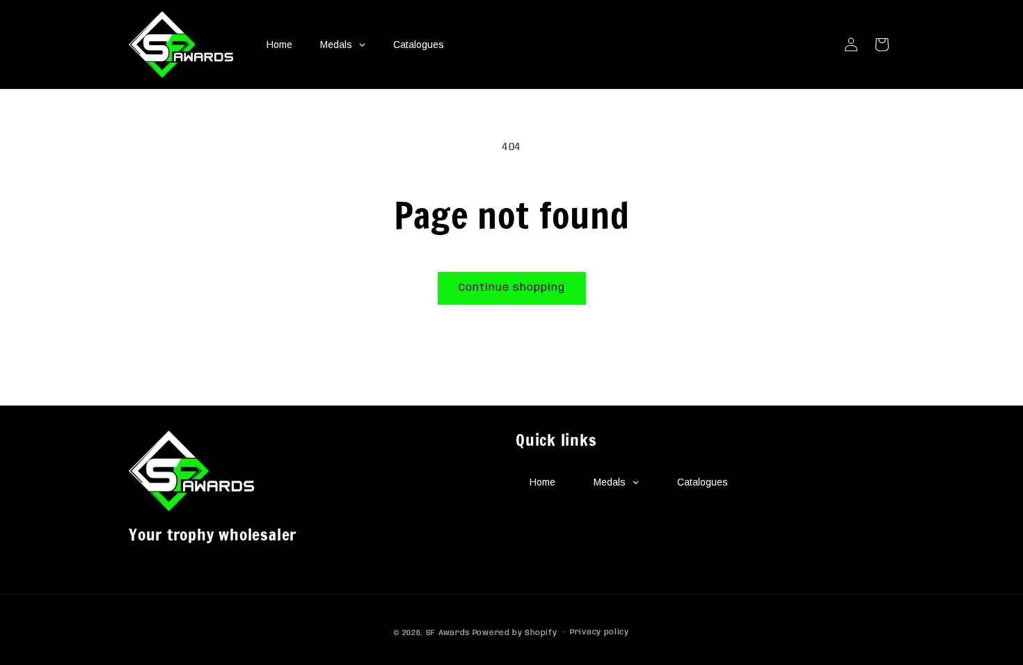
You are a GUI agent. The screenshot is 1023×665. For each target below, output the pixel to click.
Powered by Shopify (515, 633)
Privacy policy (599, 632)
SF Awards (448, 633)
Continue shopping (512, 288)
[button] (881, 44)
